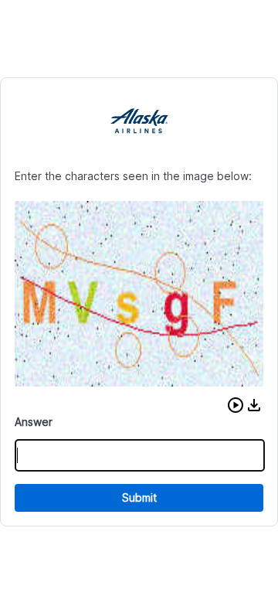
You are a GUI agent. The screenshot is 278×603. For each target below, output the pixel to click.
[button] (235, 405)
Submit (139, 497)
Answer (34, 421)
